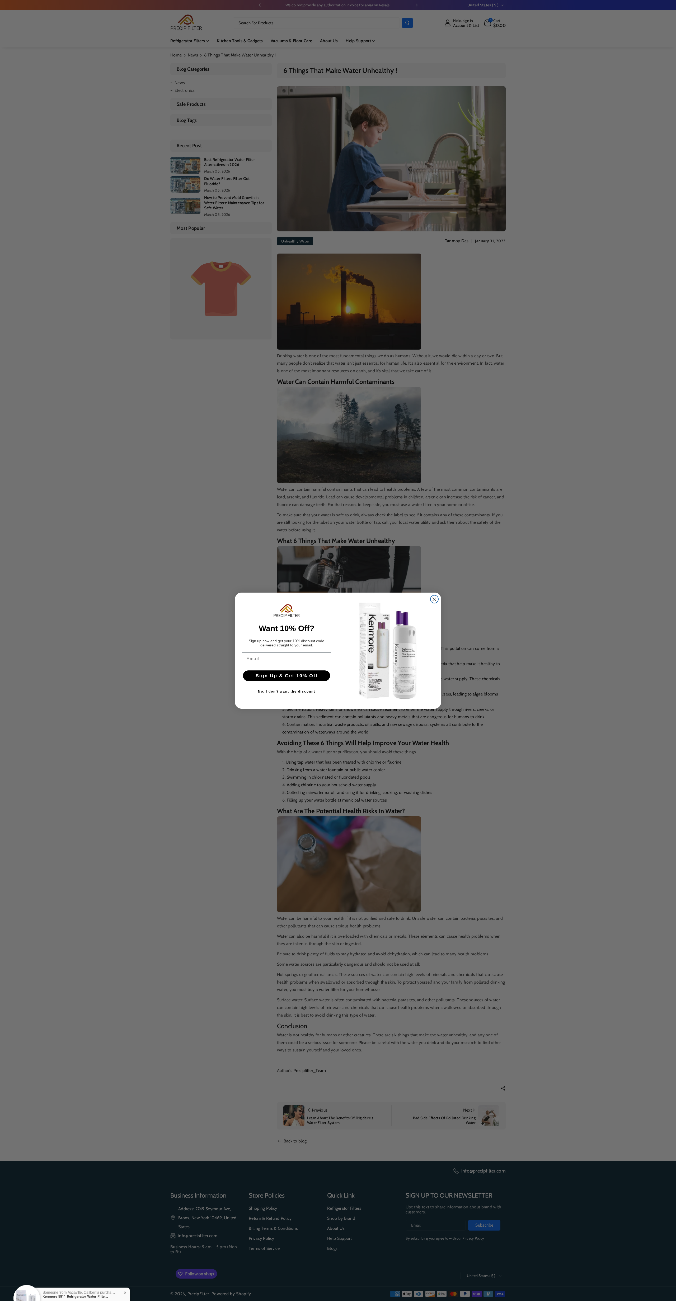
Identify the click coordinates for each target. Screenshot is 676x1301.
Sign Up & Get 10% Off (287, 675)
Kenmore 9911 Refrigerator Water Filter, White (76, 1281)
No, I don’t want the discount (286, 691)
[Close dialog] (434, 599)
